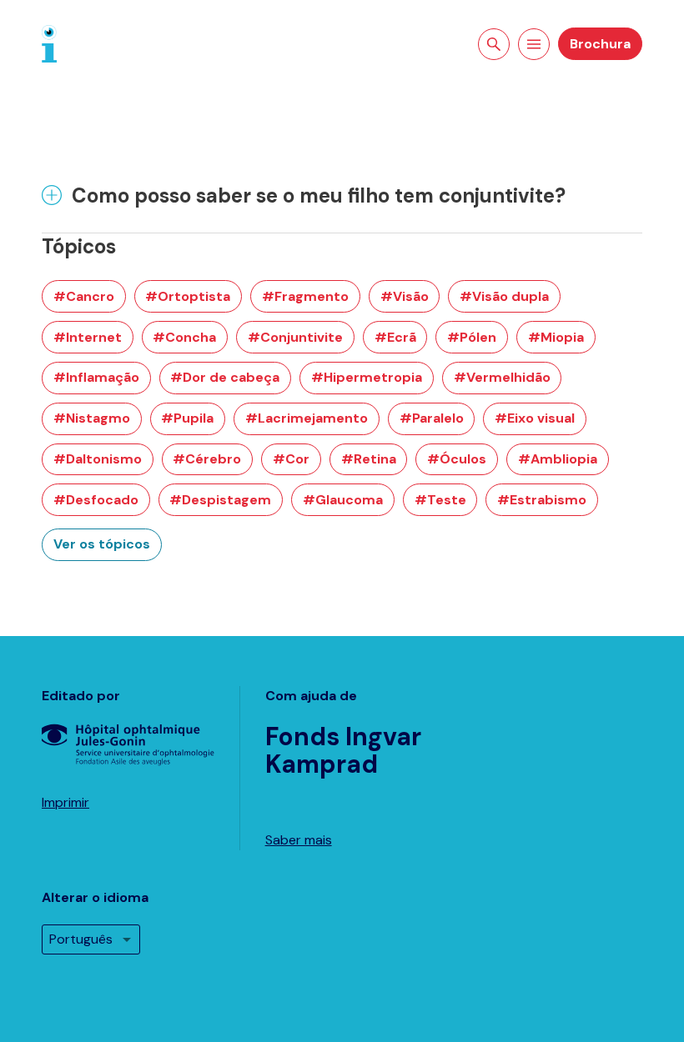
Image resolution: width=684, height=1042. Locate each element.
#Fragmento (305, 296)
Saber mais (298, 840)
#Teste (440, 499)
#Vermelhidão (502, 377)
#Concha (184, 337)
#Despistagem (220, 499)
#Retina (368, 459)
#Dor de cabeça (224, 377)
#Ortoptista (187, 296)
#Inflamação (96, 377)
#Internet (87, 337)
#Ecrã (395, 337)
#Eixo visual (535, 418)
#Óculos (456, 459)
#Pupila (187, 418)
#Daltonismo (97, 459)
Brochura (600, 44)
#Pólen (471, 337)
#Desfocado (95, 499)
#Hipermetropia (366, 377)
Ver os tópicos (101, 544)
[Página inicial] (49, 43)
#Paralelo (432, 418)
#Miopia (556, 337)
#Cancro (83, 296)
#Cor (291, 459)
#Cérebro (207, 459)
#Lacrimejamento (306, 418)
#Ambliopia (557, 459)
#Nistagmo (91, 418)
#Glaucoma (343, 499)
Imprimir (65, 802)
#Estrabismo (541, 499)
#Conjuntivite (295, 337)
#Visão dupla (504, 296)
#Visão (404, 296)
